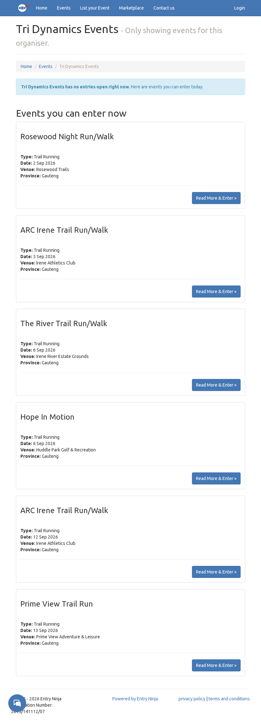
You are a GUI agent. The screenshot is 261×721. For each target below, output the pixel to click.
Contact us (164, 7)
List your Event (94, 7)
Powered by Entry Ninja (135, 698)
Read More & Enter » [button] (216, 198)
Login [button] (239, 7)
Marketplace (131, 7)
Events (64, 7)
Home (41, 7)
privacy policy (192, 698)
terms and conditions (229, 698)
